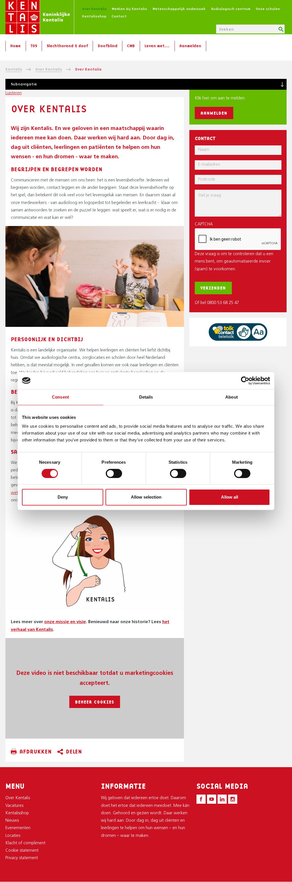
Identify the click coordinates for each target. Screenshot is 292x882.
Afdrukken (35, 751)
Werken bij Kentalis (129, 8)
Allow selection (146, 497)
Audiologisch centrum (230, 8)
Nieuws (12, 821)
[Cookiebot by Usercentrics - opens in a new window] (245, 380)
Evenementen (18, 828)
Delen (74, 751)
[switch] (114, 473)
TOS (34, 45)
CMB (131, 45)
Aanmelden (190, 45)
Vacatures (14, 806)
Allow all (229, 497)
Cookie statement (21, 851)
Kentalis (13, 69)
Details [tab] (146, 397)
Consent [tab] (60, 397)
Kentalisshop (94, 16)
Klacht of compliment (25, 843)
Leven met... (157, 45)
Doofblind (107, 45)
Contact (119, 16)
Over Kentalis (94, 8)
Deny (63, 497)
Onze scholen (268, 8)
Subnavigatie (24, 84)
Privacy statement (21, 858)
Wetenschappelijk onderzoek (179, 8)
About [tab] (231, 397)
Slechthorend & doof (67, 45)
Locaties (12, 836)
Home (15, 45)
